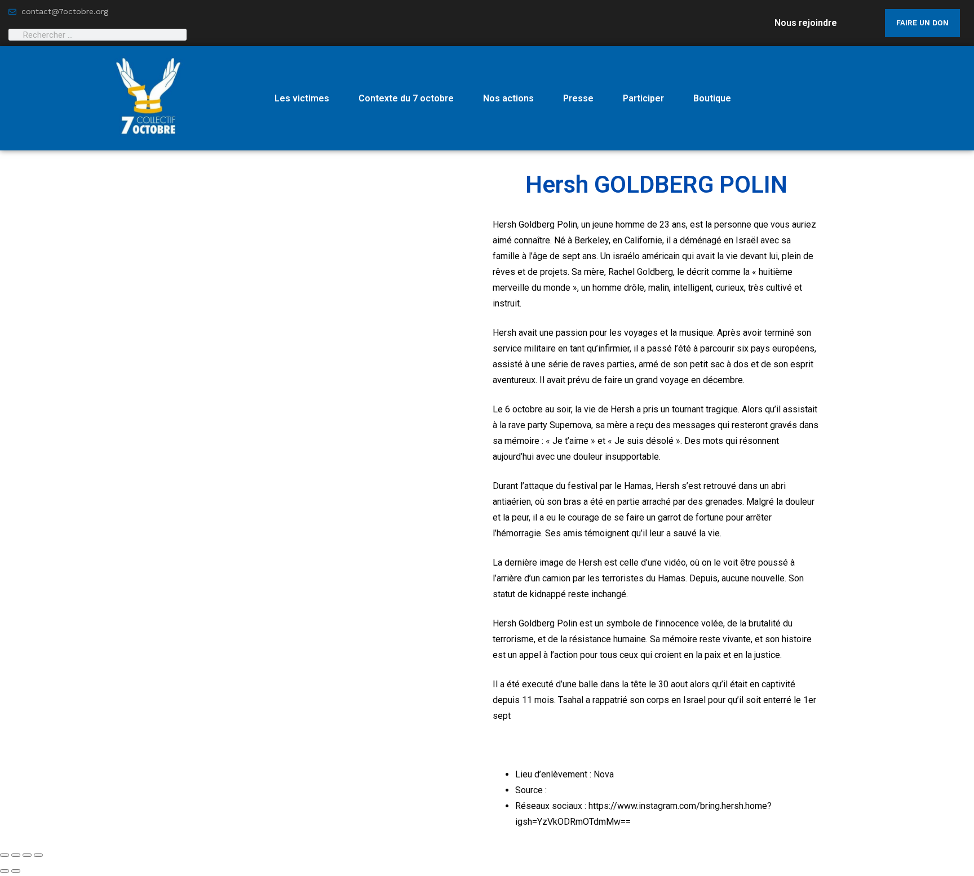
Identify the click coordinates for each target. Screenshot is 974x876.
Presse (578, 98)
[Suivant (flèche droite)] (15, 871)
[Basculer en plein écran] (15, 855)
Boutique (712, 98)
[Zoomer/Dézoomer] (4, 855)
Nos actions (508, 98)
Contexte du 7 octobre (406, 98)
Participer (643, 98)
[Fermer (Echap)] (38, 855)
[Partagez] (27, 855)
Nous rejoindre (805, 22)
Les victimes (302, 98)
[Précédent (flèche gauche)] (4, 871)
